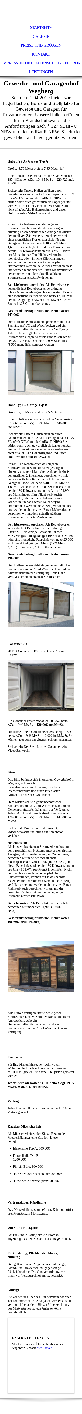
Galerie (41, 36)
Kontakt (41, 54)
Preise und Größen (41, 45)
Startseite (41, 27)
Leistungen (41, 72)
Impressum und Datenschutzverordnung (42, 63)
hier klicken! (45, 1348)
